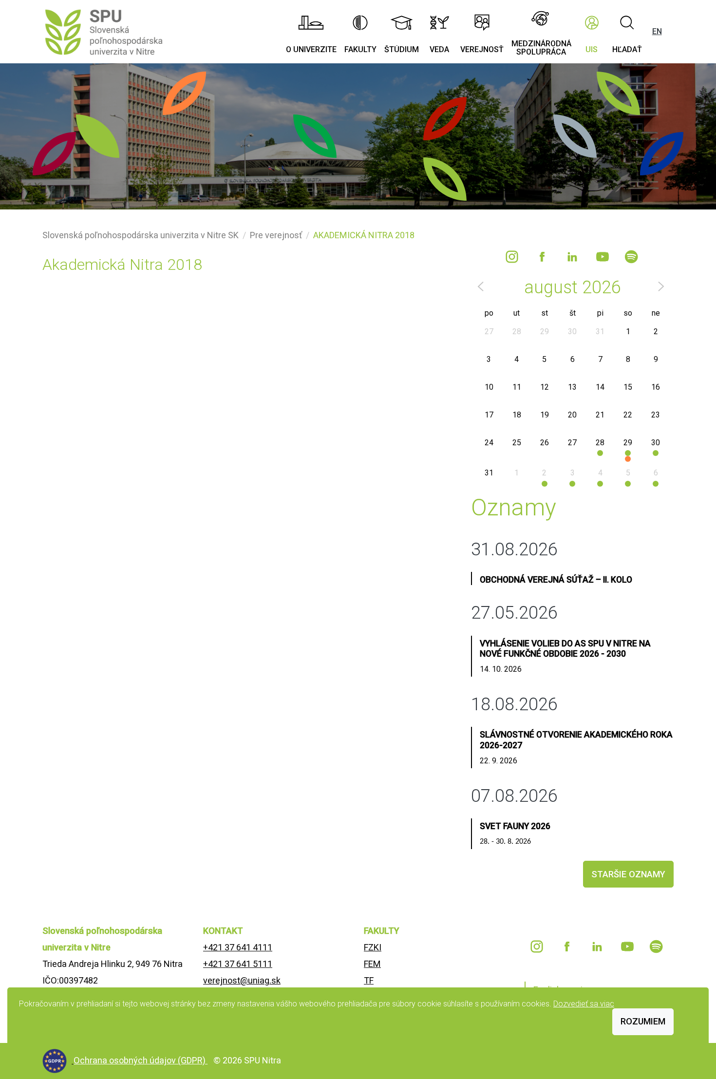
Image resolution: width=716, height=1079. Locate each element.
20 (572, 414)
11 (516, 387)
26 (544, 442)
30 (572, 331)
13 (572, 387)
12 (544, 387)
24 (489, 442)
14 (600, 387)
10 (489, 387)
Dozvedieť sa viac (583, 1003)
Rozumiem (643, 1021)
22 (627, 414)
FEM (372, 964)
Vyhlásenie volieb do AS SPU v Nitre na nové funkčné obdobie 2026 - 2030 (565, 649)
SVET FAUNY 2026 (515, 826)
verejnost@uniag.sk (242, 980)
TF (369, 980)
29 (544, 331)
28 (516, 331)
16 (655, 387)
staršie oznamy (628, 874)
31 (600, 331)
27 (489, 331)
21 (600, 414)
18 (516, 414)
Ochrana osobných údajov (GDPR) (140, 1060)
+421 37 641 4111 (237, 947)
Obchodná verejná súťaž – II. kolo (556, 580)
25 (516, 442)
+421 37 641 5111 (237, 964)
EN (657, 31)
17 (489, 414)
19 (544, 414)
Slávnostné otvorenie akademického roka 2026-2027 (576, 740)
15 (627, 387)
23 (655, 414)
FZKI (372, 947)
